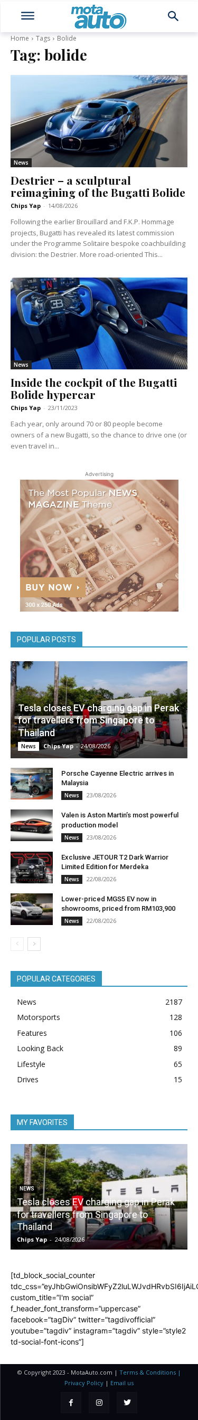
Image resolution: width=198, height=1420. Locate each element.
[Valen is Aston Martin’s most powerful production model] (32, 825)
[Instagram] (99, 1402)
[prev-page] (17, 944)
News (21, 162)
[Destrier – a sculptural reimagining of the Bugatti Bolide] (99, 121)
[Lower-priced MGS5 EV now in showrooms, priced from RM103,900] (32, 909)
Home (20, 38)
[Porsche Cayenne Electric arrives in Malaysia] (32, 783)
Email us (122, 1383)
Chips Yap (26, 205)
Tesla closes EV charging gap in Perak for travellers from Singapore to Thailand (98, 720)
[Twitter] (127, 1402)
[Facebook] (71, 1402)
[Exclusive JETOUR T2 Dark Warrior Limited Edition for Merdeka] (32, 867)
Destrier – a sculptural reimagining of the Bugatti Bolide (98, 186)
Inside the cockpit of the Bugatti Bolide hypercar (94, 388)
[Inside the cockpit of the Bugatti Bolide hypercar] (99, 323)
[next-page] (34, 944)
